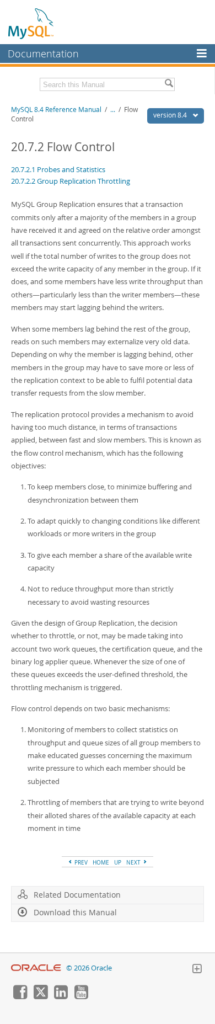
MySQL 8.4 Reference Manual (56, 109)
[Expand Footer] (197, 970)
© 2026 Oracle (89, 968)
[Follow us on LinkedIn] (60, 996)
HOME (101, 862)
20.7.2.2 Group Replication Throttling (70, 181)
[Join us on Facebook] (20, 996)
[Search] (168, 84)
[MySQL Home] (31, 23)
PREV (80, 862)
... (112, 109)
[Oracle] (36, 968)
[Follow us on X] (40, 996)
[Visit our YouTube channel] (81, 996)
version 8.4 (171, 115)
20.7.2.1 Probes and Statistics (58, 169)
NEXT (134, 862)
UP (117, 862)
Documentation (43, 53)
